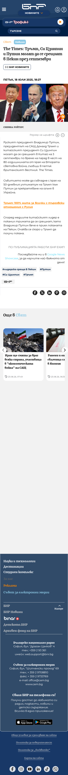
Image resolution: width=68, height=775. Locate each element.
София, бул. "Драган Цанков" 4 (34, 646)
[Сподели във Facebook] (35, 292)
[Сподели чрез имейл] (64, 292)
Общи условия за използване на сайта (34, 735)
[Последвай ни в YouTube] (29, 769)
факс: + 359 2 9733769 (34, 676)
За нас (8, 579)
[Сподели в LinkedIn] (49, 292)
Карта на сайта (34, 758)
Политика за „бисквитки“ (34, 749)
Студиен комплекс (18, 572)
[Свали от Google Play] (43, 722)
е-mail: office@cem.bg (34, 680)
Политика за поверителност (34, 742)
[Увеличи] (57, 135)
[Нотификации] (57, 10)
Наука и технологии (19, 561)
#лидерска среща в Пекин (19, 269)
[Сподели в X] (42, 292)
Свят (7, 42)
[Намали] (63, 135)
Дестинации (13, 566)
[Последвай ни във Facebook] (12, 769)
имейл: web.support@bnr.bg (34, 654)
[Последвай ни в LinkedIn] (38, 769)
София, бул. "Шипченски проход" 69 (34, 668)
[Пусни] (60, 22)
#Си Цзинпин (10, 274)
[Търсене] (56, 31)
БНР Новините (19, 67)
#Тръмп (28, 274)
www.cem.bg (34, 684)
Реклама (10, 585)
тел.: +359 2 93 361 (34, 650)
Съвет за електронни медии (26, 592)
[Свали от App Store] (25, 722)
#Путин (45, 269)
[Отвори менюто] (4, 9)
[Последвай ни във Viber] (55, 769)
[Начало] (34, 6)
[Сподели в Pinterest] (56, 292)
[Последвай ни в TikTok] (47, 769)
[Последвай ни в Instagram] (21, 769)
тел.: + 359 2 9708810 (34, 672)
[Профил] (64, 10)
